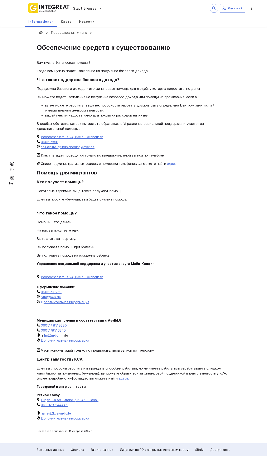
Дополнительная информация (65, 302)
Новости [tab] (86, 21)
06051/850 (49, 142)
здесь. (172, 164)
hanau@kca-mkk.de (56, 413)
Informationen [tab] (41, 21)
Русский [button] (235, 8)
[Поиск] (214, 8)
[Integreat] (49, 8)
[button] (12, 167)
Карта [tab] (66, 21)
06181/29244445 (54, 405)
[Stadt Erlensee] (41, 32)
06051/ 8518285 (54, 325)
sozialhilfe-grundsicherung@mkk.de (67, 147)
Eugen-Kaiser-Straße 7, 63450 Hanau (69, 400)
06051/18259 (51, 292)
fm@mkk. (51, 335)
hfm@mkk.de (51, 297)
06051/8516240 (53, 330)
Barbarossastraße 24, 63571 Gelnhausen (72, 137)
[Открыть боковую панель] (251, 8)
